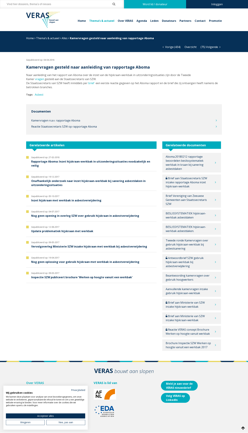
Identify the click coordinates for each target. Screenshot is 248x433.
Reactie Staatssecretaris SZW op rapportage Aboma (64, 126)
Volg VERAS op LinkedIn (175, 398)
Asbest (39, 94)
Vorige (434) (172, 47)
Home (82, 21)
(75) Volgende (210, 47)
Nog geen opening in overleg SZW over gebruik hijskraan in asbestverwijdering (85, 216)
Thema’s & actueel (101, 21)
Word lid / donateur (155, 4)
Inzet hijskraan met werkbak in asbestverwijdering (66, 200)
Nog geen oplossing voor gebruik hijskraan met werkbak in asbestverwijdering (85, 262)
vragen (39, 79)
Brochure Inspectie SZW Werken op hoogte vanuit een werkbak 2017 (188, 345)
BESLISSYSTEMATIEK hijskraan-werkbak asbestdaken (186, 215)
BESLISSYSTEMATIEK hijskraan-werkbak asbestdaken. (186, 229)
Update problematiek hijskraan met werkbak (62, 231)
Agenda (141, 21)
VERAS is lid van (105, 383)
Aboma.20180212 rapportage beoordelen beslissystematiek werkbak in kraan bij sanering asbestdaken (184, 163)
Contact (200, 21)
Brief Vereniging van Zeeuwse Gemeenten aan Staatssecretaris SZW (186, 200)
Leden (154, 21)
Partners (185, 21)
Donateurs (169, 21)
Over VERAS (125, 21)
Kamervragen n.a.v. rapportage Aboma (55, 120)
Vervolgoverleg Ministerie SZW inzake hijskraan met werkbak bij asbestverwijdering (89, 246)
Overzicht (191, 47)
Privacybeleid (78, 390)
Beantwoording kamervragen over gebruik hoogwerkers (188, 277)
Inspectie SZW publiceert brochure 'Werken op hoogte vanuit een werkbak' (82, 277)
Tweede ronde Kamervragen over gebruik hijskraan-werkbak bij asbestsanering (187, 244)
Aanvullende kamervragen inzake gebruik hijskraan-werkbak (187, 291)
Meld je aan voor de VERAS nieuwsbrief (179, 386)
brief (91, 83)
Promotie (215, 21)
